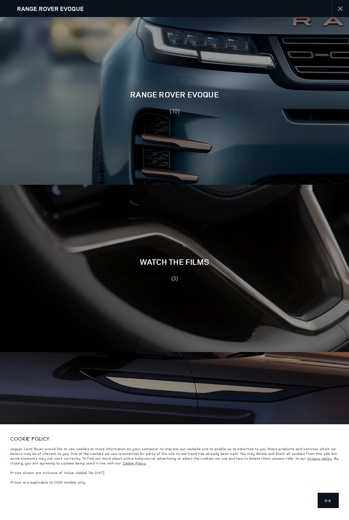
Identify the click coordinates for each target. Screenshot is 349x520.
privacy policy (319, 458)
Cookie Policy (134, 463)
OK (328, 500)
